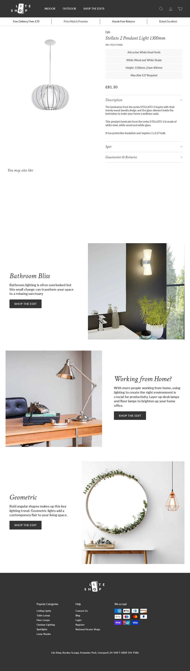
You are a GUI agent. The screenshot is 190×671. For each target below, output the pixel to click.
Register (80, 624)
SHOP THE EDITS (93, 8)
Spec (108, 146)
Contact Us (82, 610)
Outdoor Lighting (46, 624)
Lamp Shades (44, 633)
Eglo (107, 32)
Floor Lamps (43, 620)
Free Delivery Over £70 (26, 21)
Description (113, 100)
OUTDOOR (69, 8)
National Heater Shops (88, 629)
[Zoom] (50, 74)
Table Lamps (43, 615)
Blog (78, 615)
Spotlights (42, 629)
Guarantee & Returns (121, 157)
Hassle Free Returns (123, 21)
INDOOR (50, 8)
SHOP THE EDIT (25, 303)
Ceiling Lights (44, 610)
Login (78, 620)
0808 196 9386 (130, 652)
